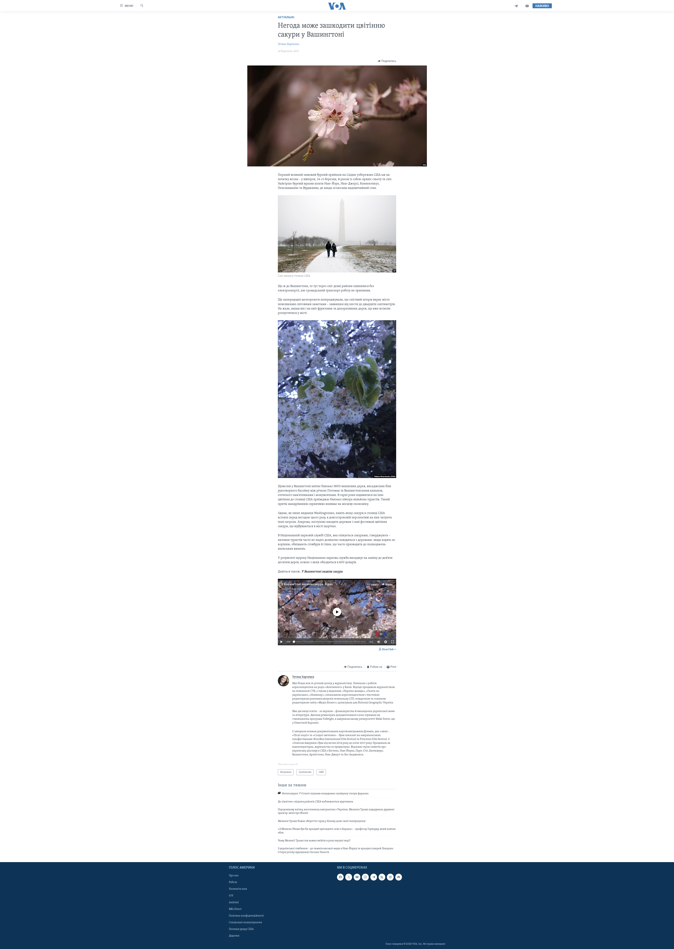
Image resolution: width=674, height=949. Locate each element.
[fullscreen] (392, 641)
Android (234, 902)
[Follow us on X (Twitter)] (348, 877)
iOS (231, 895)
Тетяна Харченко (288, 44)
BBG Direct (235, 909)
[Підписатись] (398, 877)
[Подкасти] (390, 877)
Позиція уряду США (241, 929)
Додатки (234, 935)
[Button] (387, 61)
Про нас (234, 875)
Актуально (286, 17)
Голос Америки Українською (302, 589)
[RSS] (382, 877)
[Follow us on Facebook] (340, 877)
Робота (233, 882)
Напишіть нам (238, 889)
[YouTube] (527, 6)
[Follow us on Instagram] (365, 877)
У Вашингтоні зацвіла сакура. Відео (307, 584)
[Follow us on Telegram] (373, 877)
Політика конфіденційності (246, 915)
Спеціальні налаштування (245, 922)
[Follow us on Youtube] (357, 877)
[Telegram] (516, 6)
